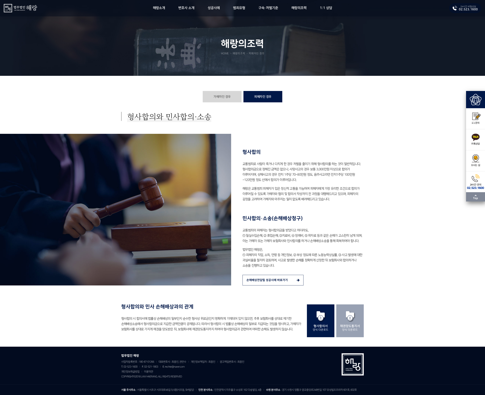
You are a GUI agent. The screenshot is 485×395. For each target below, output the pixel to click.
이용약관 (148, 371)
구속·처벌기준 (268, 8)
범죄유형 (239, 8)
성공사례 (214, 8)
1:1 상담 (326, 8)
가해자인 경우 (222, 96)
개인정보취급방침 (130, 371)
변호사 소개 (186, 8)
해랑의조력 (299, 8)
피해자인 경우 (262, 96)
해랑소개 (159, 8)
